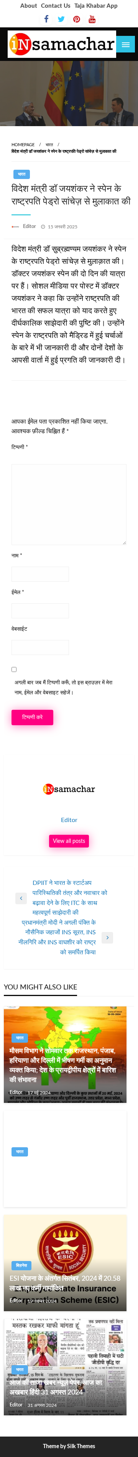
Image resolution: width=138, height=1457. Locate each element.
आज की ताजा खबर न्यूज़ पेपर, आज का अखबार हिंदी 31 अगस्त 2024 (56, 1387)
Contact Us (56, 6)
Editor (30, 226)
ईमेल (18, 592)
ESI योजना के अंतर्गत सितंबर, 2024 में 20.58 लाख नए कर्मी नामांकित (65, 1283)
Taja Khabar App (96, 6)
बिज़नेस (21, 1265)
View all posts (69, 841)
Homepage (23, 145)
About (28, 6)
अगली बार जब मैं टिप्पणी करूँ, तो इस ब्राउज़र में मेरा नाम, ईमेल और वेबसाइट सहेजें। (63, 687)
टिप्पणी (20, 447)
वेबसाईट (19, 629)
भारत (49, 145)
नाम (17, 556)
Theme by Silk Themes (69, 1446)
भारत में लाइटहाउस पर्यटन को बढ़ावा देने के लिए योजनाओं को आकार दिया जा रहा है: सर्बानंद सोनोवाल (65, 1175)
